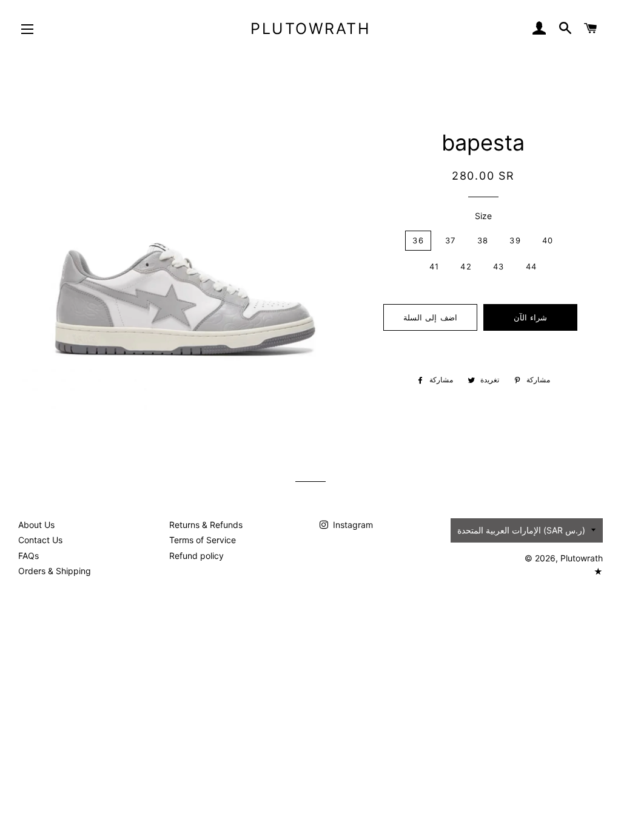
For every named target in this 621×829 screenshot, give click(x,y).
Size (483, 216)
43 (499, 266)
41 (434, 266)
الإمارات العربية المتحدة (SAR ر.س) (521, 530)
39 (515, 240)
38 (483, 240)
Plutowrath (310, 28)
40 (548, 240)
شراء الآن (530, 317)
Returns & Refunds (206, 524)
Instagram (352, 524)
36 (418, 240)
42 (466, 266)
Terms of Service (202, 540)
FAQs (28, 555)
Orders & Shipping (54, 571)
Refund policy (196, 555)
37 (450, 240)
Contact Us (40, 540)
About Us (36, 524)
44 (531, 266)
